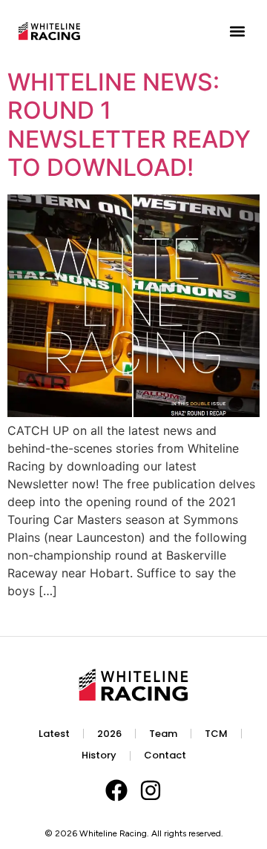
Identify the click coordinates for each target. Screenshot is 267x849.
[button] (237, 31)
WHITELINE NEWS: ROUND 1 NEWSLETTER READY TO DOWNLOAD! (129, 125)
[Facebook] (116, 790)
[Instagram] (150, 790)
